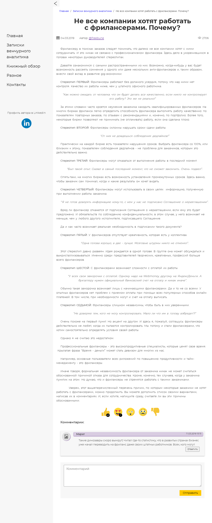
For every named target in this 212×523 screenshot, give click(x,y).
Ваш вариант (97, 246)
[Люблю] (118, 412)
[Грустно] (143, 412)
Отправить (190, 493)
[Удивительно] (130, 412)
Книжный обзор (23, 66)
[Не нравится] (155, 412)
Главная (15, 36)
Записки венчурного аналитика (19, 51)
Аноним (99, 239)
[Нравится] (106, 412)
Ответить (192, 449)
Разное (14, 76)
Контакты (16, 85)
